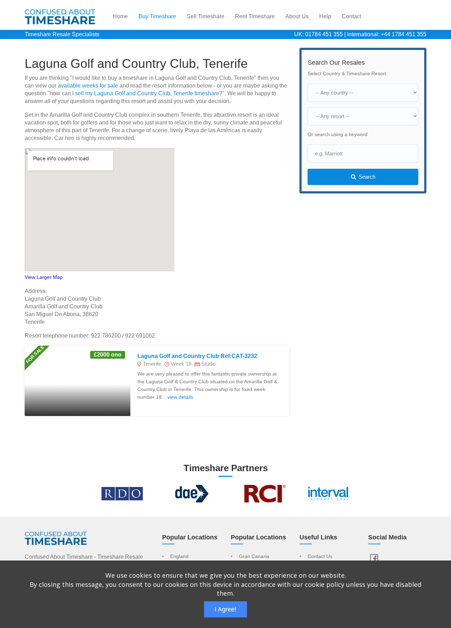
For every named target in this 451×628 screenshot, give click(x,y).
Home (120, 16)
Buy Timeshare (157, 16)
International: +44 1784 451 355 (386, 34)
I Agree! (225, 609)
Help (325, 16)
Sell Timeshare (205, 16)
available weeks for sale (88, 86)
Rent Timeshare (255, 16)
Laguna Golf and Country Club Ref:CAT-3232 (197, 356)
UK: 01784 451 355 (318, 34)
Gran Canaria (254, 556)
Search (366, 177)
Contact (351, 16)
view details (180, 397)
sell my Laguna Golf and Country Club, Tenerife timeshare (147, 93)
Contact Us (320, 556)
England (179, 556)
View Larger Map (44, 277)
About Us (297, 16)
